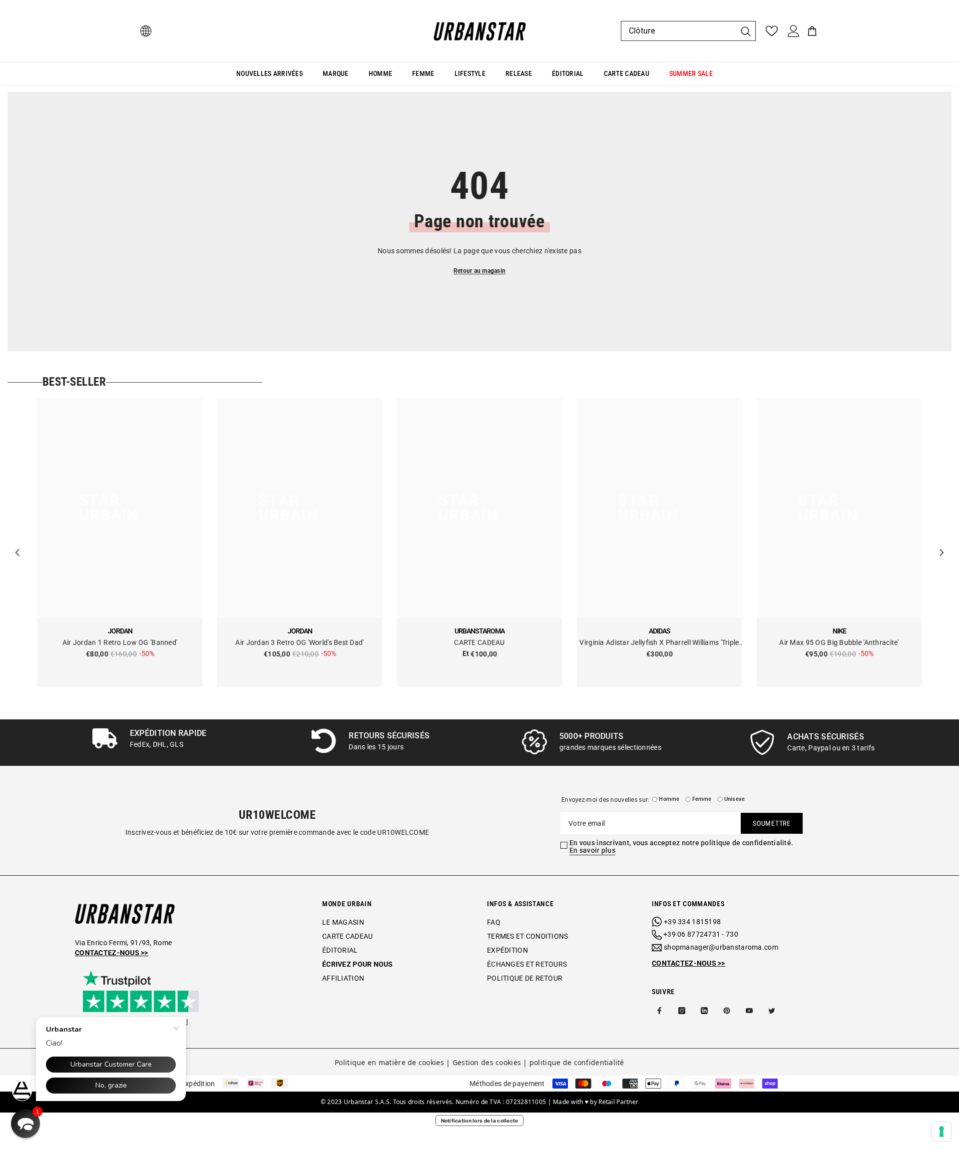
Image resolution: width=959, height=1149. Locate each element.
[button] (25, 1123)
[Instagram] (681, 1010)
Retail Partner (618, 1102)
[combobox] (678, 31)
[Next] (942, 543)
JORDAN (120, 631)
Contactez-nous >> (111, 953)
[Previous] (17, 543)
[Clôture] (688, 31)
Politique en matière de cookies (389, 1062)
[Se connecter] (794, 31)
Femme (702, 799)
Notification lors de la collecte (479, 1121)
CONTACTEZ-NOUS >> (688, 963)
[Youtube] (749, 1010)
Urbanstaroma (479, 631)
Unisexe (734, 799)
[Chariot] (812, 31)
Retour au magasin (479, 270)
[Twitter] (771, 1010)
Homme (669, 799)
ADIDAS (659, 631)
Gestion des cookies (487, 1062)
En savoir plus (592, 850)
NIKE (839, 631)
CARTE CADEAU (479, 642)
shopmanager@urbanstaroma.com (721, 947)
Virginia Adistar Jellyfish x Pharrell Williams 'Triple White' (659, 643)
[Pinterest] (726, 1010)
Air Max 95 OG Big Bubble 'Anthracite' (839, 642)
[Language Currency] (146, 31)
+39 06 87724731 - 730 (700, 934)
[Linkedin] (704, 1010)
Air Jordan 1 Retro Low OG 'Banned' (120, 642)
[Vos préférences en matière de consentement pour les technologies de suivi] (941, 1131)
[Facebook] (659, 1010)
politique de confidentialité (576, 1062)
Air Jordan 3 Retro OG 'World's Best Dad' (299, 642)
